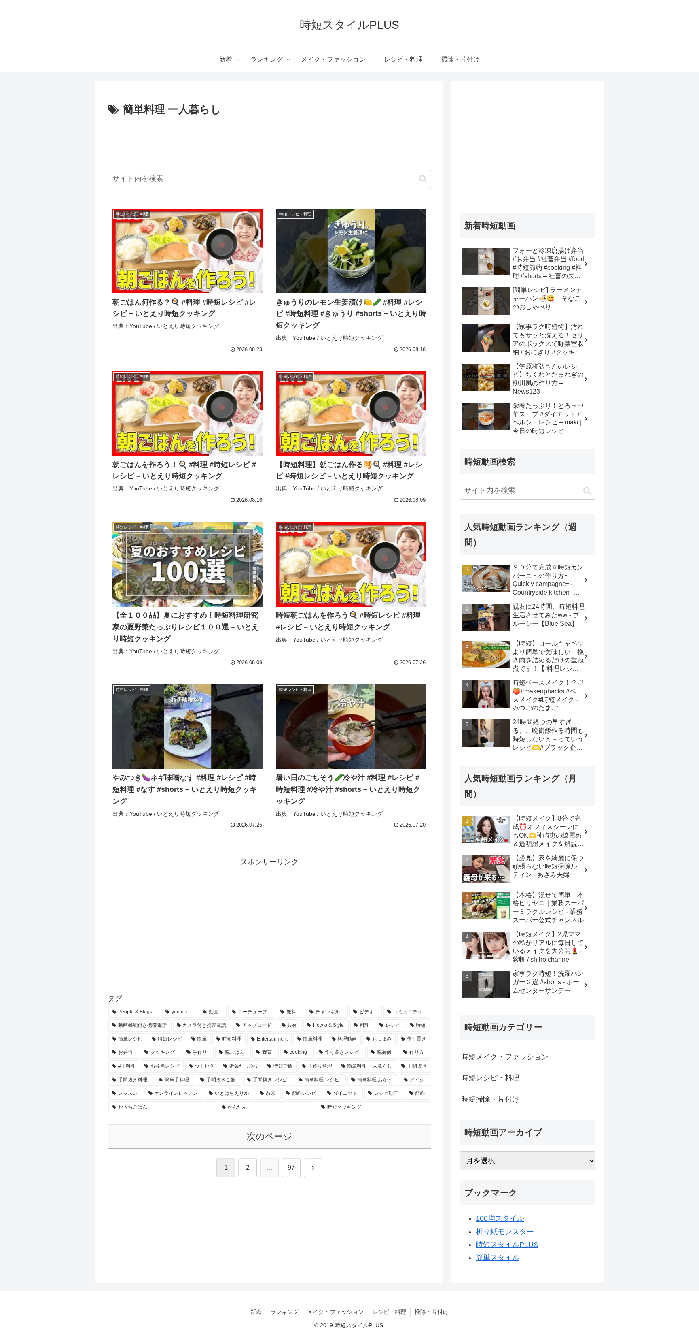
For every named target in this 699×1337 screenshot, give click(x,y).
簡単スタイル (497, 1258)
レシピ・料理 (389, 1312)
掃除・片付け (432, 1312)
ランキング (284, 1312)
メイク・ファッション (335, 1312)
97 (291, 1167)
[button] (423, 178)
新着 (256, 1312)
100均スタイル (500, 1218)
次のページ (269, 1136)
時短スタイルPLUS (507, 1245)
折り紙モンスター (505, 1232)
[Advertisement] (269, 141)
